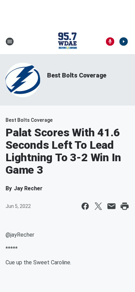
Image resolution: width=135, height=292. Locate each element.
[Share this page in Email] (111, 206)
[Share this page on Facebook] (85, 206)
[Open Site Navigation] (10, 41)
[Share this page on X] (98, 206)
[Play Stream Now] (123, 41)
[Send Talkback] (110, 41)
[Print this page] (124, 206)
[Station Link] (67, 41)
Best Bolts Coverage (76, 75)
